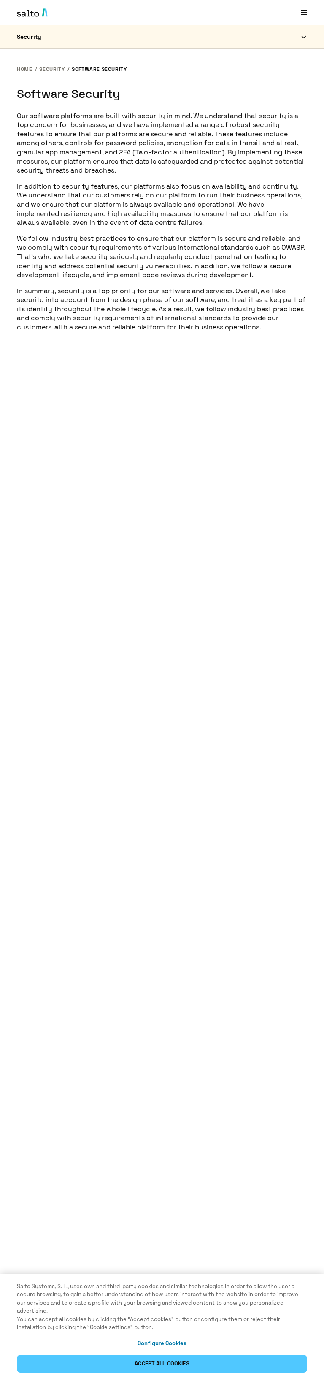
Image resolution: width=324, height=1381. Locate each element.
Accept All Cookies (162, 1363)
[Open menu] (304, 12)
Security (29, 36)
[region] (162, 1327)
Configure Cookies (162, 1343)
